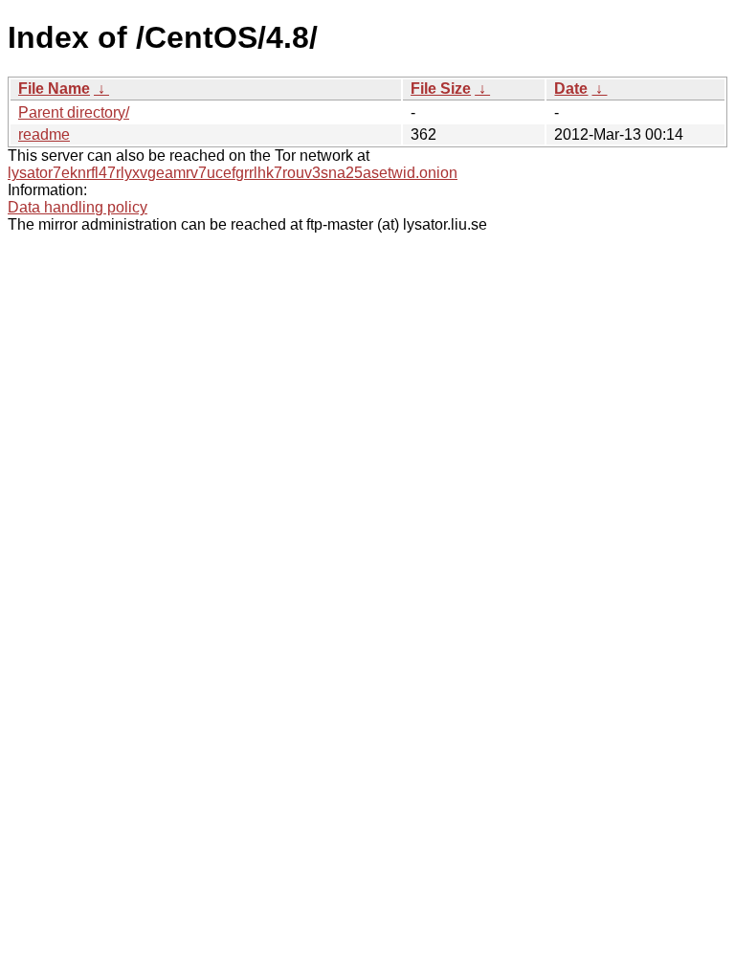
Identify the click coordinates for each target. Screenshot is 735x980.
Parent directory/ (73, 112)
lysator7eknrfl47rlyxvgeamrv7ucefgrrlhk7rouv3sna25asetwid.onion (232, 173)
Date (571, 88)
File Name (54, 88)
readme (44, 134)
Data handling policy (77, 207)
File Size (441, 88)
